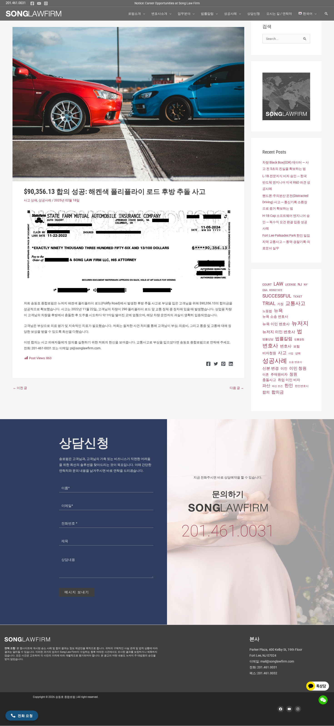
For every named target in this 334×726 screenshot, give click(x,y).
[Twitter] (216, 364)
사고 (282, 352)
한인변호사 (302, 386)
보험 (296, 346)
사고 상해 (30, 200)
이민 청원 (298, 368)
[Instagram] (46, 3)
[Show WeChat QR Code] (323, 699)
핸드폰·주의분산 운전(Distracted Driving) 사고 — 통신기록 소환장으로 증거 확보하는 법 (285, 202)
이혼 (265, 374)
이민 (284, 369)
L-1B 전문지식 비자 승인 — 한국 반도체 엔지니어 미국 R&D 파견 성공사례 (286, 182)
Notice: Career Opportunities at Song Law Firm (167, 3)
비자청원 (269, 353)
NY (305, 284)
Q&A (264, 290)
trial (268, 303)
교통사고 (295, 303)
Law (278, 284)
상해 (298, 353)
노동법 (267, 311)
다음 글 (237, 388)
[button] (143, 13)
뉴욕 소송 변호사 (275, 317)
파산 (266, 385)
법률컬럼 (299, 339)
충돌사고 (269, 380)
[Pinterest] (223, 364)
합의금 (278, 392)
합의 (266, 392)
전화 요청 (25, 715)
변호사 (270, 346)
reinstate (275, 290)
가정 (280, 304)
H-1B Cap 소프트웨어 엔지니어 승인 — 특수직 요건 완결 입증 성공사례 (286, 222)
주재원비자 (279, 374)
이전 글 (20, 388)
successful (276, 296)
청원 (293, 374)
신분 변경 (270, 368)
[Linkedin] (231, 364)
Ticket (297, 296)
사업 (290, 353)
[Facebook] (32, 3)
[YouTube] (39, 3)
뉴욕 (278, 310)
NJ (300, 284)
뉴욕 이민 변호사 (276, 324)
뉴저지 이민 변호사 (278, 332)
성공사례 (45, 200)
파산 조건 (277, 386)
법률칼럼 (283, 338)
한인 (288, 385)
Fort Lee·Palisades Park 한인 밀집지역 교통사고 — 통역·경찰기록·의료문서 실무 (286, 242)
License (290, 284)
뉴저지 (300, 323)
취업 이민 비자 (289, 380)
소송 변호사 (295, 362)
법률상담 (267, 339)
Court (267, 284)
